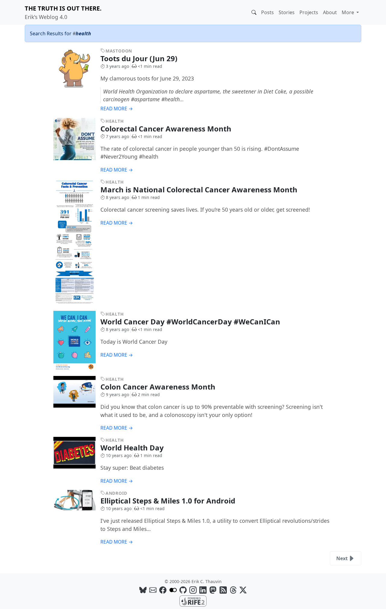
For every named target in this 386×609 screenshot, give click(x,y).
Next (342, 558)
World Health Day (133, 448)
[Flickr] (173, 590)
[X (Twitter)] (243, 590)
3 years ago (117, 66)
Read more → (116, 109)
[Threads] (233, 590)
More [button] (348, 12)
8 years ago (117, 197)
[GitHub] (183, 590)
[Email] (153, 590)
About (330, 12)
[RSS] (223, 590)
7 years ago (117, 136)
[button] (254, 12)
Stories (287, 12)
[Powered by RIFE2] (193, 600)
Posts (267, 12)
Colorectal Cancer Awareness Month (166, 129)
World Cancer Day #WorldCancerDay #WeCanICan (191, 322)
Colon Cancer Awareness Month (158, 387)
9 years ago (117, 394)
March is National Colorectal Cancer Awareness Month (199, 189)
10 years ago (118, 455)
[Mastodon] (213, 590)
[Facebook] (162, 590)
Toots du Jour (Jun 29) (139, 58)
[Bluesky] (143, 590)
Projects (308, 12)
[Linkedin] (203, 590)
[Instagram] (193, 590)
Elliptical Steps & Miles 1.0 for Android (168, 501)
